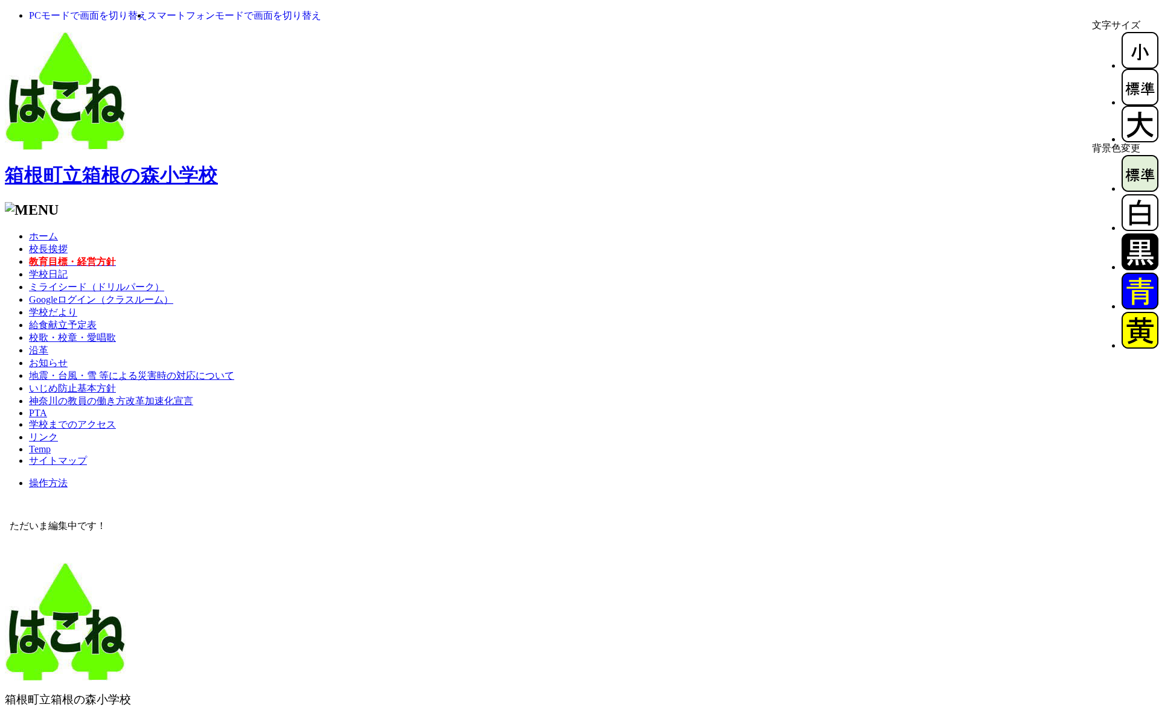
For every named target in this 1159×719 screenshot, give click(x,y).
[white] (1140, 228)
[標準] (1140, 102)
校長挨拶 (48, 249)
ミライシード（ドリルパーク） (96, 287)
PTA (38, 413)
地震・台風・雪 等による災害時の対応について (131, 375)
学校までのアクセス (72, 424)
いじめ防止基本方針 (72, 388)
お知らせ (48, 363)
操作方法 (48, 483)
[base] (1140, 188)
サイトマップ (58, 460)
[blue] (1140, 306)
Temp (40, 449)
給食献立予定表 (63, 325)
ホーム (43, 236)
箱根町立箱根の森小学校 (111, 175)
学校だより (53, 312)
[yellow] (1140, 345)
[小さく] (1140, 65)
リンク (43, 437)
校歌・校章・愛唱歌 (72, 337)
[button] (88, 15)
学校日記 (48, 274)
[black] (1140, 267)
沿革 (38, 350)
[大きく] (1140, 139)
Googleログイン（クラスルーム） (101, 299)
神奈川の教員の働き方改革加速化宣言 (111, 401)
